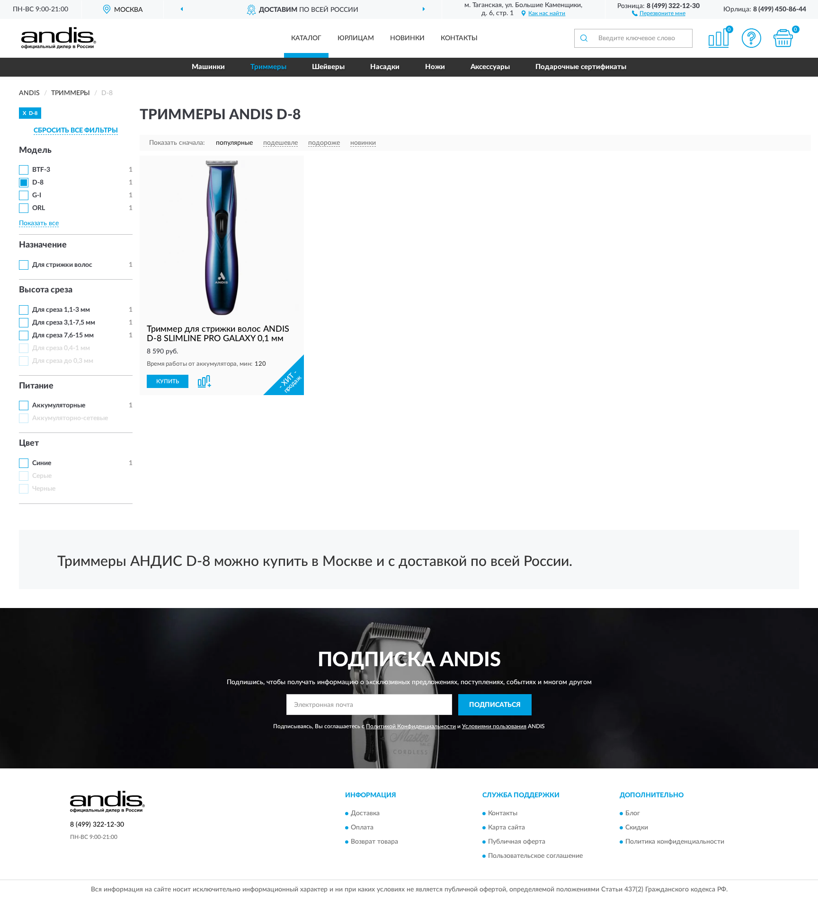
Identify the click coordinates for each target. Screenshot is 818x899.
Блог (632, 814)
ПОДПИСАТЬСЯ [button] (495, 705)
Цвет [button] (29, 443)
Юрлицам (356, 38)
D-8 (38, 182)
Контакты (459, 38)
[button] (658, 13)
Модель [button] (35, 150)
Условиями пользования (494, 726)
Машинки (208, 67)
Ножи (435, 67)
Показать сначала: (177, 143)
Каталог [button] (306, 38)
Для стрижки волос (62, 265)
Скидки (636, 828)
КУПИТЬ (167, 381)
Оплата (362, 828)
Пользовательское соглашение (535, 856)
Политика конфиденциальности (674, 842)
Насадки (385, 67)
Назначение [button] (43, 245)
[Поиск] (583, 38)
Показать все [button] (39, 223)
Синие (41, 463)
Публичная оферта (516, 842)
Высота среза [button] (45, 290)
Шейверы (328, 67)
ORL (38, 208)
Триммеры (268, 67)
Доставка (365, 814)
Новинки (407, 38)
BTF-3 (41, 170)
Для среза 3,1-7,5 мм (63, 322)
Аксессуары (490, 67)
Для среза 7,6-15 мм (63, 335)
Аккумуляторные (58, 405)
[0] (783, 38)
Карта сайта (506, 828)
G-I (36, 195)
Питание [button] (36, 386)
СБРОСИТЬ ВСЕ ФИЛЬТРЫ (76, 130)
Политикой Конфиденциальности (411, 726)
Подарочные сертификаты (580, 67)
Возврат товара (374, 842)
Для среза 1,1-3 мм (61, 310)
